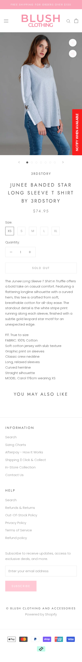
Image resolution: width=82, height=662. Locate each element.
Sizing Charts (15, 444)
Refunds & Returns (20, 507)
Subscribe (21, 586)
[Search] (68, 21)
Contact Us (14, 475)
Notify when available (77, 132)
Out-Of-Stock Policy (21, 515)
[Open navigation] (6, 21)
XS (10, 231)
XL (55, 231)
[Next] (63, 162)
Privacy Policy (15, 522)
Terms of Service (18, 530)
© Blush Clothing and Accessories (41, 608)
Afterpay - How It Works (24, 452)
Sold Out (41, 268)
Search (11, 437)
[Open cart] (76, 21)
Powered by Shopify (41, 614)
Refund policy (16, 537)
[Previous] (19, 162)
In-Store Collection (20, 467)
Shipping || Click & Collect (25, 460)
